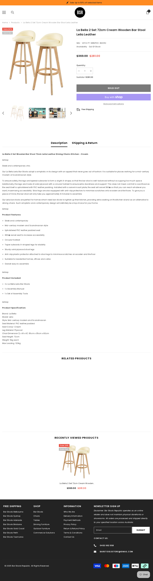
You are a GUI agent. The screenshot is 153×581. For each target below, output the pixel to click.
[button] (3, 113)
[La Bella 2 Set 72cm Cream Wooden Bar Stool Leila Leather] (76, 462)
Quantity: (81, 65)
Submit (140, 530)
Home (5, 22)
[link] (20, 415)
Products (15, 22)
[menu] (4, 12)
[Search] (12, 12)
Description (59, 143)
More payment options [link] (113, 104)
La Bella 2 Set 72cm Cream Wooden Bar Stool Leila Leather (76, 483)
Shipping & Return (84, 143)
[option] (37, 63)
